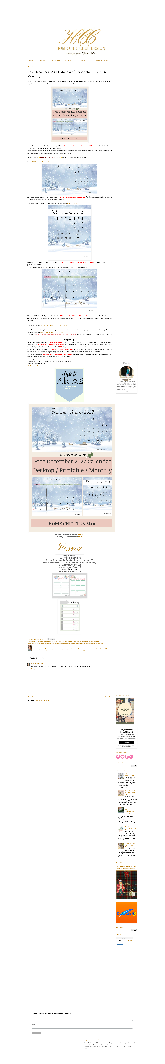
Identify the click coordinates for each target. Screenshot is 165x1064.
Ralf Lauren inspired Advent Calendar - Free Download (126, 867)
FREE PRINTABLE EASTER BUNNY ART (130, 792)
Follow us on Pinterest (35, 366)
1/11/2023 (43, 664)
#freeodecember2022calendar (49, 644)
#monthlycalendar (77, 644)
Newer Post (31, 697)
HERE (80, 535)
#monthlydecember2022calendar (93, 644)
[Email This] (48, 639)
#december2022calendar (54, 642)
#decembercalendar (67, 642)
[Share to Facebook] (52, 639)
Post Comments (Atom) (42, 700)
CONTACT (42, 60)
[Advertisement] (51, 12)
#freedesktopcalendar (34, 644)
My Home (56, 60)
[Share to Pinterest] (54, 639)
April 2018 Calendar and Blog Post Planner (130, 828)
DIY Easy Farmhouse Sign (130, 775)
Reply (33, 669)
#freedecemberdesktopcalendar (91, 642)
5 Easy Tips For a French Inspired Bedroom (130, 845)
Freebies (82, 60)
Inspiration (69, 60)
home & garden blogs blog (121, 946)
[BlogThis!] (49, 639)
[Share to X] (51, 639)
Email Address (35, 1017)
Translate (130, 940)
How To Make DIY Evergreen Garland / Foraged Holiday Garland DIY (130, 811)
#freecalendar (77, 642)
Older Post (108, 697)
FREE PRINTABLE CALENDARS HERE (53, 325)
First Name (34, 1024)
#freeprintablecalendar (65, 644)
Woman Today (35, 664)
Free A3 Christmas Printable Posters (40, 162)
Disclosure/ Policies (99, 60)
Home (30, 60)
